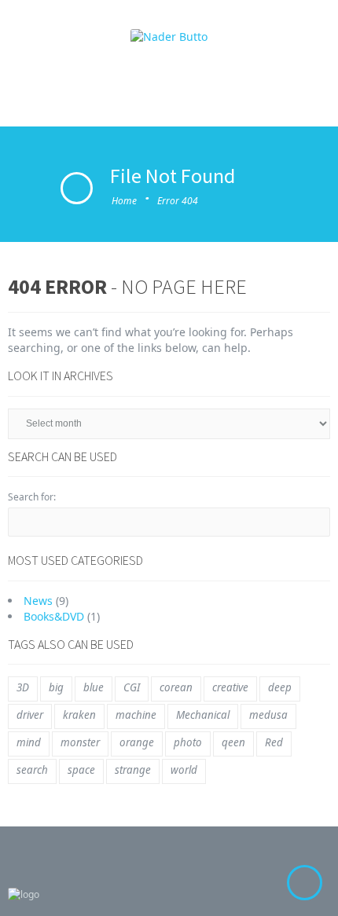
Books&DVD (54, 616)
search (32, 770)
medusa (268, 715)
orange (136, 742)
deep (280, 687)
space (81, 770)
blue (93, 687)
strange (133, 770)
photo (188, 742)
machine (136, 715)
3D (23, 687)
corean (176, 687)
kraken (79, 715)
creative (230, 687)
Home (124, 200)
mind (29, 742)
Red (274, 742)
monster (80, 742)
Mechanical (203, 715)
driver (30, 715)
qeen (233, 742)
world (184, 770)
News (38, 600)
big (56, 687)
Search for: (32, 497)
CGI (131, 687)
